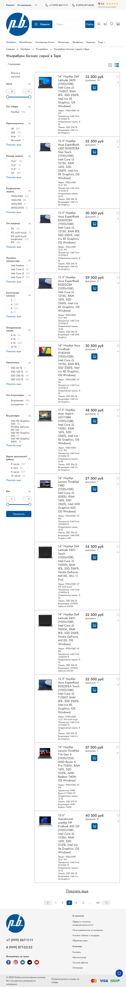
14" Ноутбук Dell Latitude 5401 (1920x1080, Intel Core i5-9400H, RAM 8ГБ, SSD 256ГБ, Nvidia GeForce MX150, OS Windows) (69, 629)
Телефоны (78, 42)
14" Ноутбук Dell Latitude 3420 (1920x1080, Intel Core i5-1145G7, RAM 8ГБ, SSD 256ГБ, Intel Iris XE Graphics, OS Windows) (69, 91)
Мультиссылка (79, 957)
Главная (10, 49)
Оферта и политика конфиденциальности (83, 923)
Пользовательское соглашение (88, 930)
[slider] (7, 97)
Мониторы (63, 42)
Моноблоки (25, 42)
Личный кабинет (80, 962)
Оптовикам (78, 967)
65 (97, 902)
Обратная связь (80, 940)
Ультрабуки (42, 49)
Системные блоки (45, 42)
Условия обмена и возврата (86, 935)
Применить (19, 514)
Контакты (77, 952)
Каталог (10, 5)
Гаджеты (90, 42)
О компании (24, 5)
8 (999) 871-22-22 (85, 5)
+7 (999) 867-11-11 (58, 5)
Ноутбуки (11, 42)
